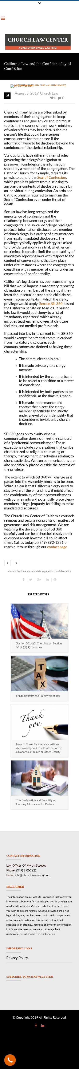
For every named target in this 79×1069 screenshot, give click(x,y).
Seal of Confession (51, 177)
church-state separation (40, 571)
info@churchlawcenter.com (32, 875)
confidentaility (63, 571)
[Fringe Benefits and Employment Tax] (39, 673)
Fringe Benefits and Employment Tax (38, 696)
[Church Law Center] (38, 42)
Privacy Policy (17, 958)
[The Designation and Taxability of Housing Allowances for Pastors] (39, 778)
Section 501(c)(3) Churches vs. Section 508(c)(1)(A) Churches (39, 645)
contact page (57, 547)
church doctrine (17, 571)
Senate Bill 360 (51, 304)
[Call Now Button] (10, 1060)
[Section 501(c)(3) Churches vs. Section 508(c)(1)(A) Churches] (39, 621)
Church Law (49, 93)
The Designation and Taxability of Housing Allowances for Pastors (36, 802)
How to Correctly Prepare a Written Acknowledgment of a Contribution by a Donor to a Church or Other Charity (39, 748)
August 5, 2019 (27, 93)
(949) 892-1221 (26, 870)
